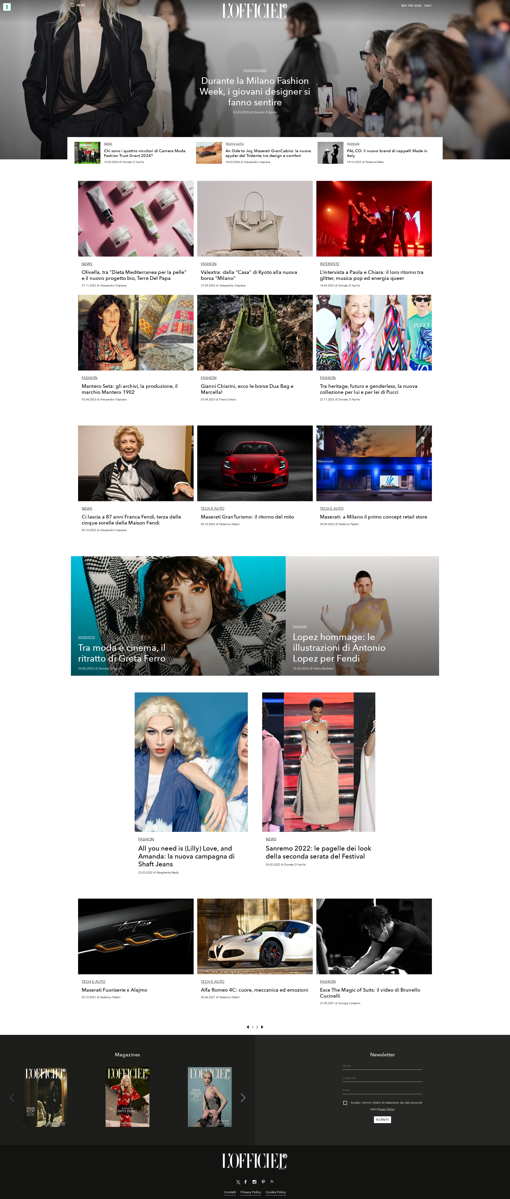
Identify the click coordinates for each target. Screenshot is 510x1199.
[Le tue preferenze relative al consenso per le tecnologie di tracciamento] (7, 7)
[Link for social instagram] (254, 1183)
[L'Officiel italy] (255, 11)
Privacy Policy (386, 1109)
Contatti (230, 1192)
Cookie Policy (276, 1192)
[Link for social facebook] (246, 1183)
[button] (243, 1097)
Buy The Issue (411, 5)
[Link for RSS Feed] (272, 1182)
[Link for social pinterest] (263, 1183)
